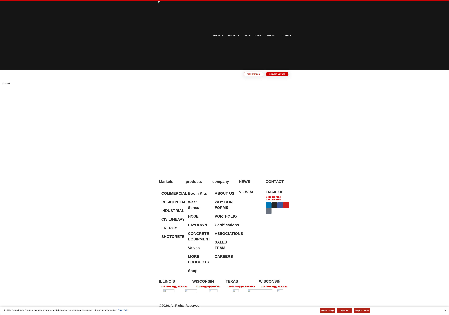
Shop (192, 271)
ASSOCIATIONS (226, 233)
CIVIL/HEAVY (172, 219)
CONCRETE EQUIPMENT (199, 236)
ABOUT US (224, 193)
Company (271, 35)
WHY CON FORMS (224, 205)
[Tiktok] (269, 211)
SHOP (247, 35)
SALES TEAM (221, 245)
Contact (286, 35)
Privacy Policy (123, 310)
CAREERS (224, 256)
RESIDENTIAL (172, 202)
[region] (224, 311)
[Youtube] (286, 205)
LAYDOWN (197, 225)
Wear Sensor (194, 205)
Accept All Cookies (362, 310)
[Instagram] (274, 205)
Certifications (226, 225)
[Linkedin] (269, 205)
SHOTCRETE (172, 236)
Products (233, 35)
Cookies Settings (327, 310)
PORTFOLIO (226, 216)
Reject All (344, 310)
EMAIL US (274, 192)
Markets (218, 35)
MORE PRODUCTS (198, 259)
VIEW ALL (248, 192)
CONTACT (275, 181)
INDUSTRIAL (172, 211)
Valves (194, 248)
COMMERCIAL (172, 193)
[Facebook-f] (280, 205)
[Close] (445, 310)
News (258, 35)
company (220, 181)
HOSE (193, 216)
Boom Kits (197, 193)
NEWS (244, 181)
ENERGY (169, 228)
